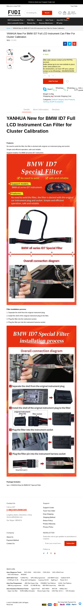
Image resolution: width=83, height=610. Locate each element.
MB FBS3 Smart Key (49, 585)
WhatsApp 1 (59, 89)
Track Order (73, 6)
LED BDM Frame (53, 578)
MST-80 (54, 588)
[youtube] (55, 553)
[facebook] (47, 553)
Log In (73, 12)
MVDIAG (24, 574)
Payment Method (13, 540)
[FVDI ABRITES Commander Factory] (14, 12)
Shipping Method (49, 517)
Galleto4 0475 (65, 578)
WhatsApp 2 (70, 89)
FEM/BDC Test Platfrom (48, 583)
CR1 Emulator (70, 591)
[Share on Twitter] (70, 44)
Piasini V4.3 (64, 580)
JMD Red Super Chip (31, 583)
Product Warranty (49, 524)
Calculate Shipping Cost (62, 96)
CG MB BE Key (35, 585)
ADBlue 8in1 (63, 588)
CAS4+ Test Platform (64, 583)
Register (73, 13)
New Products (70, 99)
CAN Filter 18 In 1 (57, 591)
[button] (10, 50)
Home (9, 28)
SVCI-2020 (27, 572)
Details (27, 109)
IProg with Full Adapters (28, 580)
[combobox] (33, 13)
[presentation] (2, 2)
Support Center (48, 507)
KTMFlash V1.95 (13, 580)
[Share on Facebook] (65, 44)
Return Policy (48, 520)
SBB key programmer (14, 585)
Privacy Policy (48, 527)
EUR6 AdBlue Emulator (27, 591)
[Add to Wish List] (67, 81)
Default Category (58, 99)
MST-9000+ (46, 588)
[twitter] (44, 553)
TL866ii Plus (24, 578)
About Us (10, 537)
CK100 (26, 585)
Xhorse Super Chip (43, 591)
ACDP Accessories (56, 102)
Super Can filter (13, 591)
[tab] (26, 109)
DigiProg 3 (54, 580)
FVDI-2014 (46, 572)
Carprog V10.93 (43, 580)
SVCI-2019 (37, 572)
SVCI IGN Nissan (13, 574)
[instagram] (51, 553)
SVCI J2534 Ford (57, 572)
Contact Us (11, 543)
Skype (49, 89)
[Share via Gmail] (74, 44)
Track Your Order (49, 511)
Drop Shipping (48, 514)
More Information (41, 109)
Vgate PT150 (35, 588)
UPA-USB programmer (38, 578)
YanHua (46, 102)
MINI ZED (61, 585)
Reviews (56, 109)
